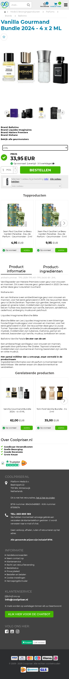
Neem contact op (15, 558)
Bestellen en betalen (16, 574)
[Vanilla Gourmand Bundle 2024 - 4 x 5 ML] (17, 392)
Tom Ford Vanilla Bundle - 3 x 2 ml (52, 410)
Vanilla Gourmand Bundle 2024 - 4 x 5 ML (17, 410)
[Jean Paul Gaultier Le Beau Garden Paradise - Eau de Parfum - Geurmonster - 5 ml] (52, 215)
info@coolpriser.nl (16, 599)
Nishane (13, 135)
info (46, 179)
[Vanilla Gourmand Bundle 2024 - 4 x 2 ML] (34, 67)
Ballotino (14, 127)
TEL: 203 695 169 (21, 513)
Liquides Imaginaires (20, 129)
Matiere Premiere (18, 132)
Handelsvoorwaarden (17, 555)
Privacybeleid (13, 571)
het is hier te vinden (45, 498)
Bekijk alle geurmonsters (15, 139)
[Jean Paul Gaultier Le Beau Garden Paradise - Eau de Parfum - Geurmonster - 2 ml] (17, 215)
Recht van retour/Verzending (20, 565)
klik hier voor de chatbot (29, 614)
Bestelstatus (12, 568)
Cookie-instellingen (16, 578)
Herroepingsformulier (17, 581)
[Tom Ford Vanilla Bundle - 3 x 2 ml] (52, 392)
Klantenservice (14, 561)
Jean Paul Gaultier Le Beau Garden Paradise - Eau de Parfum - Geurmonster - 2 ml (17, 234)
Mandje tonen (55, 4)
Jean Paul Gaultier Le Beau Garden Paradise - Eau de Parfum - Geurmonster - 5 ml (52, 234)
